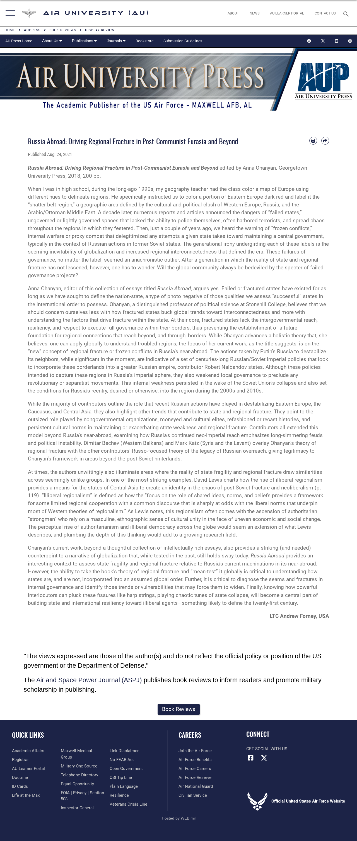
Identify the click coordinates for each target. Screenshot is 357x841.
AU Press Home (18, 41)
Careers (189, 735)
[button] (9, 13)
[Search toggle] (347, 13)
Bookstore (144, 41)
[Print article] (313, 141)
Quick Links (28, 735)
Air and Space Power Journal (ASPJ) (89, 680)
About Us (50, 40)
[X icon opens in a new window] (264, 758)
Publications (83, 40)
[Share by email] (325, 141)
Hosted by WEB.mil (179, 818)
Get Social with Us (266, 748)
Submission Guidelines (182, 41)
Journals (115, 40)
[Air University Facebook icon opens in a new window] (250, 758)
